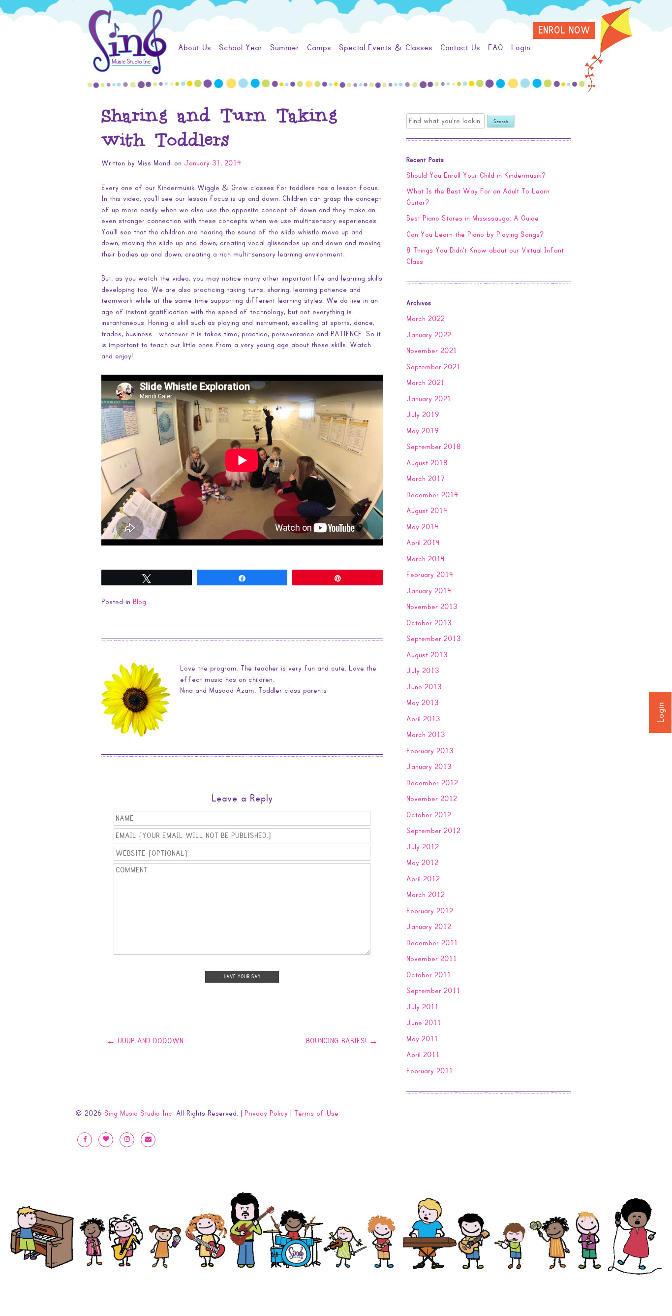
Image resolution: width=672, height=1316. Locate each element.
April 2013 (423, 718)
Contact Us (460, 48)
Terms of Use (316, 1113)
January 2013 (429, 766)
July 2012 (422, 846)
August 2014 (427, 510)
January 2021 (428, 398)
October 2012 (428, 814)
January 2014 (429, 590)
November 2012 (431, 798)
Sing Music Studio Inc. (139, 1113)
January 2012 (428, 926)
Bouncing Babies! (342, 1041)
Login (660, 712)
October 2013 (429, 622)
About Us (194, 48)
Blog (139, 601)
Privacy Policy (266, 1113)
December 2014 (432, 494)
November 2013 (432, 606)
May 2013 (422, 702)
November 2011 (431, 958)
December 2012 (432, 782)
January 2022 (428, 334)
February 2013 (430, 750)
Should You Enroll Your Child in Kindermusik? (476, 175)
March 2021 (425, 382)
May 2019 (422, 430)
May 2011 (422, 1038)
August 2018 (427, 462)
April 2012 (423, 878)
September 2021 (433, 366)
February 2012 (429, 910)
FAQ (495, 48)
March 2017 (425, 478)
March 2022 (425, 318)
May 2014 (422, 526)
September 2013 (433, 638)
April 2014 (423, 542)
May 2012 (422, 862)
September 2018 (433, 446)
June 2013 (424, 686)
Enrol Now (564, 30)
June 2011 (423, 1022)
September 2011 (433, 990)
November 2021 (431, 350)
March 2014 (425, 558)
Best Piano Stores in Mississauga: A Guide (472, 218)
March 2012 (425, 894)
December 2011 (432, 942)
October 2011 (428, 974)
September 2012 (433, 830)
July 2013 (422, 670)
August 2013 (427, 654)
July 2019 (422, 414)
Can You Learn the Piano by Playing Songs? (475, 234)
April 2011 (423, 1054)
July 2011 (422, 1006)
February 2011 (429, 1070)
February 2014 (430, 574)
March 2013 (425, 734)
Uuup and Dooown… (147, 1041)
